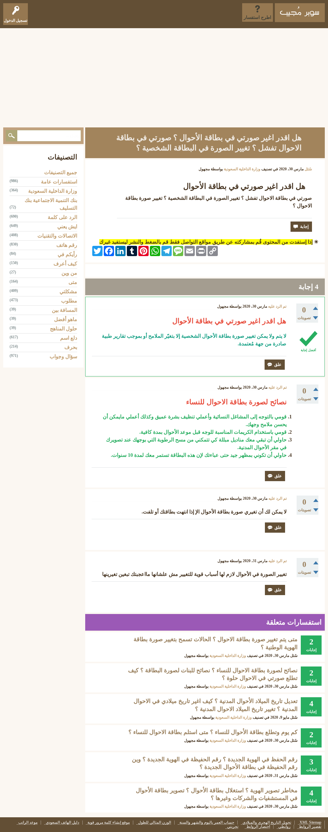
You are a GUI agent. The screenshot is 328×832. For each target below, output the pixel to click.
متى (73, 282)
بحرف (70, 347)
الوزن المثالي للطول (154, 822)
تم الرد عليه (277, 306)
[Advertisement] (164, 76)
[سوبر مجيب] (300, 12)
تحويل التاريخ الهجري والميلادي (266, 822)
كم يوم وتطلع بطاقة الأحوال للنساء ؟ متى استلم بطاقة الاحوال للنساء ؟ (213, 732)
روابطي (284, 827)
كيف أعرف (65, 263)
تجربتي (232, 827)
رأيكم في (67, 254)
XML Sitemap (310, 822)
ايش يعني (67, 226)
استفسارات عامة (59, 181)
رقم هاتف (66, 245)
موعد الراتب (27, 822)
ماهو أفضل (65, 319)
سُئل (308, 169)
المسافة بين (64, 310)
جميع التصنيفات (60, 172)
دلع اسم (68, 338)
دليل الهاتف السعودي (62, 822)
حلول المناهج (63, 328)
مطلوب (69, 300)
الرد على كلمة (62, 217)
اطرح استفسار (257, 17)
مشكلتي (68, 291)
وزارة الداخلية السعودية (242, 169)
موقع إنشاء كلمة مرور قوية (108, 822)
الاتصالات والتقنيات (57, 235)
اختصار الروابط (258, 827)
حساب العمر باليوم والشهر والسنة (206, 822)
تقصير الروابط (310, 827)
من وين (69, 273)
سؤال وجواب (63, 356)
